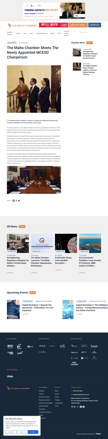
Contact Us (42, 418)
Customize (11, 432)
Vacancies (42, 409)
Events (18, 33)
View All (89, 43)
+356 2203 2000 (77, 391)
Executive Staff (43, 406)
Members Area (94, 25)
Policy (31, 33)
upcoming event (27, 301)
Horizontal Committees (46, 403)
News (24, 33)
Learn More (10, 272)
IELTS (59, 33)
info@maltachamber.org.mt (81, 395)
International (59, 403)
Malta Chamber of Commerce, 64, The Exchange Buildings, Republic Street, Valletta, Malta (84, 400)
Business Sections (44, 400)
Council (41, 394)
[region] (21, 426)
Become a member (79, 25)
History (41, 415)
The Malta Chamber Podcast (66, 33)
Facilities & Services (45, 412)
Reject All (22, 432)
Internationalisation (41, 33)
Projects (52, 33)
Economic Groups (44, 397)
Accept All (33, 432)
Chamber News (12, 43)
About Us (41, 391)
